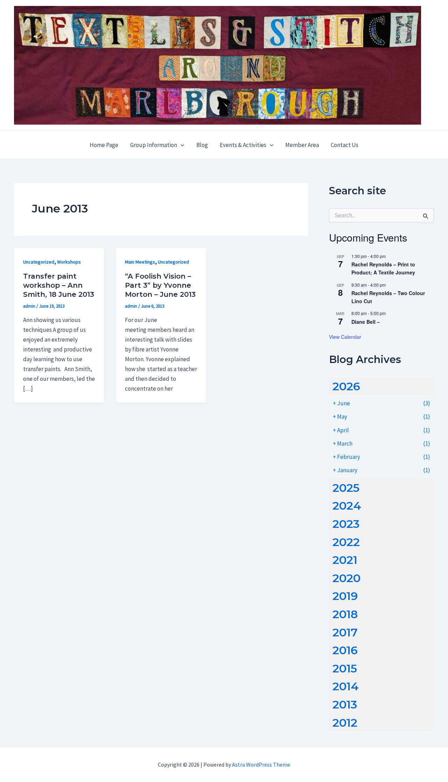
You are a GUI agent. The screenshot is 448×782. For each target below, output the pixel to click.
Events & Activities (243, 145)
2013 (344, 704)
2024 (346, 505)
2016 (345, 650)
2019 (345, 596)
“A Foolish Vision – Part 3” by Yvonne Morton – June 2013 (160, 285)
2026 (346, 386)
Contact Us (344, 145)
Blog (202, 145)
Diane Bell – (365, 321)
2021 (344, 560)
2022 (346, 542)
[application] (180, 145)
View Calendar (345, 336)
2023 (345, 524)
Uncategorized (38, 262)
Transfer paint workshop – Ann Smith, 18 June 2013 (58, 285)
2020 (346, 578)
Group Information (153, 145)
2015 (344, 668)
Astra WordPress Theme (261, 764)
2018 (345, 614)
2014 (345, 686)
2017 (345, 632)
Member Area (302, 145)
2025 (345, 488)
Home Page (104, 145)
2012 (344, 722)
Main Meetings (140, 262)
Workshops (69, 262)
